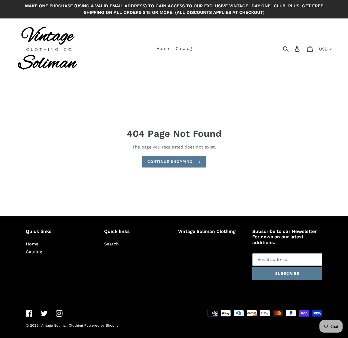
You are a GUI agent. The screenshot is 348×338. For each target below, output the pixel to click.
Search (111, 244)
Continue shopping (169, 161)
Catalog (34, 251)
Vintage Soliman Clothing (62, 325)
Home (32, 244)
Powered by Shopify (101, 325)
